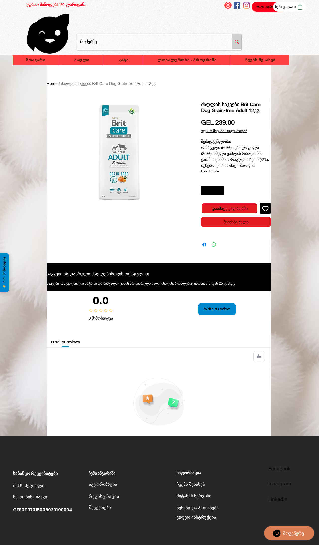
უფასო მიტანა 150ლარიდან (224, 131)
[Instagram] (246, 5)
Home (52, 83)
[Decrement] (205, 190)
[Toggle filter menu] (259, 356)
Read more (210, 171)
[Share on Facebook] (204, 245)
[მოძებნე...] (236, 41)
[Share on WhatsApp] (214, 245)
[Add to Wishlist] (265, 208)
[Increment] (220, 190)
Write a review (217, 308)
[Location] (228, 5)
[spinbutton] (212, 190)
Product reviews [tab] (65, 341)
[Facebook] (237, 5)
